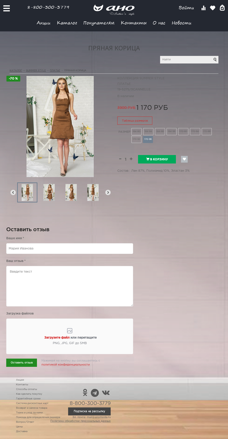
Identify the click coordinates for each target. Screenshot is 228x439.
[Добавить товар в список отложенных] (184, 159)
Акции (44, 22)
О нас (159, 22)
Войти (187, 7)
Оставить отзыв (22, 362)
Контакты (134, 22)
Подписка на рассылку (89, 411)
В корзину (158, 159)
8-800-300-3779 (48, 7)
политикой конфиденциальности (65, 364)
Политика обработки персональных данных (80, 421)
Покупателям (98, 22)
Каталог (67, 22)
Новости (181, 22)
